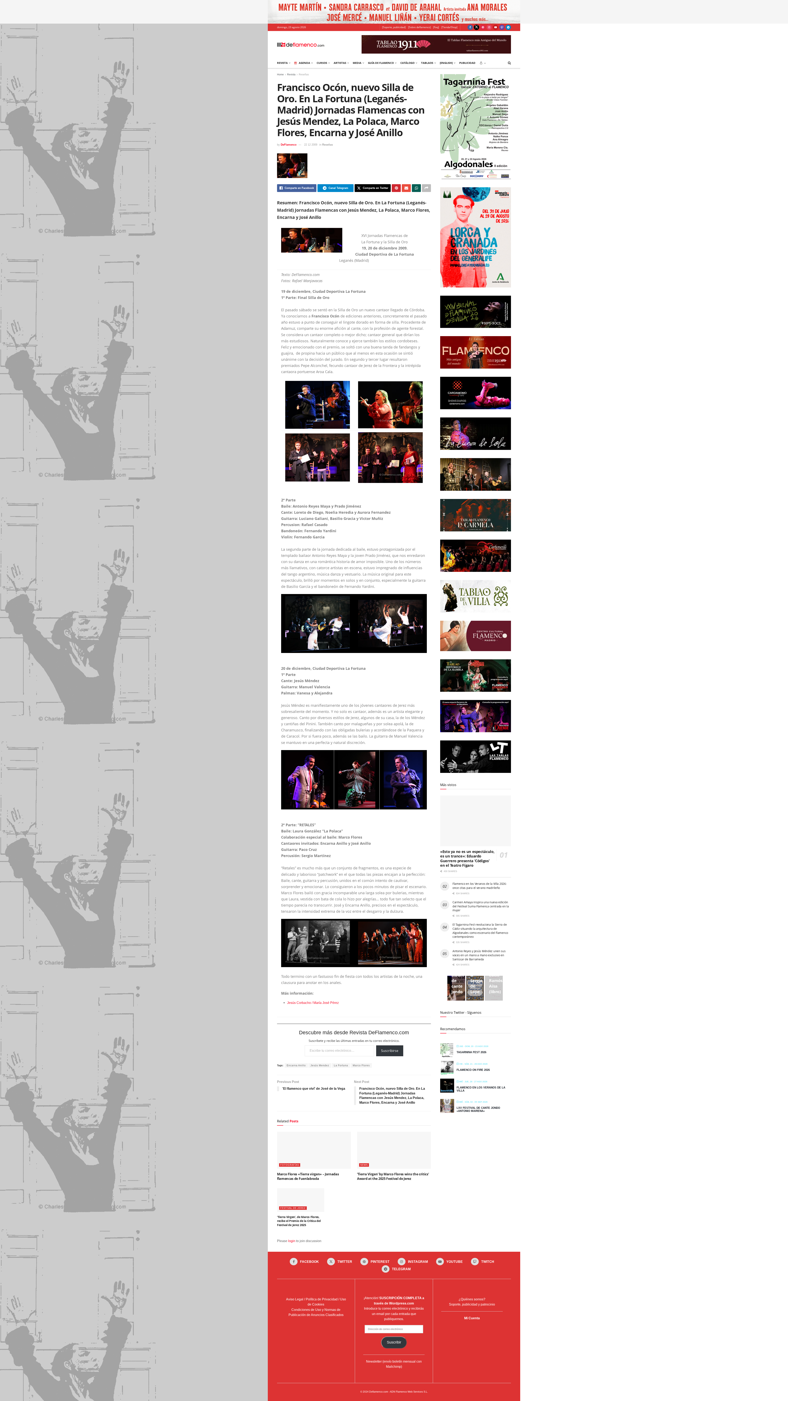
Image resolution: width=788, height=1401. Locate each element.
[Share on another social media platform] (426, 188)
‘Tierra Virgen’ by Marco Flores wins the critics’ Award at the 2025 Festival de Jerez (393, 1176)
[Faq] (436, 27)
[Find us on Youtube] (495, 27)
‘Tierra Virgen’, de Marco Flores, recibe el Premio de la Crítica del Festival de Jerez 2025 (299, 1221)
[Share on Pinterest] (396, 188)
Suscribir (394, 1342)
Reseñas (304, 74)
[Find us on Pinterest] (483, 27)
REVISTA (282, 63)
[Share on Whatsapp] (416, 188)
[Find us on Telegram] (508, 27)
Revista (291, 74)
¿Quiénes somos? (472, 1299)
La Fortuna (341, 1065)
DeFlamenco (289, 144)
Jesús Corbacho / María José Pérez (313, 1002)
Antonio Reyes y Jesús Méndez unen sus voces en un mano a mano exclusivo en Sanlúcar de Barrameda (479, 955)
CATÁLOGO (407, 63)
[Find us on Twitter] (476, 27)
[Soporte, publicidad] (394, 27)
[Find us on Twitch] (502, 27)
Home (280, 74)
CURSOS (322, 63)
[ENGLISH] (446, 63)
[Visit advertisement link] (394, 12)
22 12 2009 (310, 144)
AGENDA (304, 63)
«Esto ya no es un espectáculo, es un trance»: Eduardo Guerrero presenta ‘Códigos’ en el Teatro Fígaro (467, 858)
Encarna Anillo (296, 1065)
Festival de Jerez (293, 1208)
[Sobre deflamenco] (419, 27)
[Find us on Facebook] (470, 27)
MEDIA (357, 63)
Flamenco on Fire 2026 (473, 1069)
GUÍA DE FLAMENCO (381, 63)
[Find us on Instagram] (489, 27)
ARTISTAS (340, 63)
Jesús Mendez (319, 1065)
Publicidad (467, 63)
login (291, 1241)
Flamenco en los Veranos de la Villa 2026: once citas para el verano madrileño (479, 886)
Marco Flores (361, 1065)
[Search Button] (509, 63)
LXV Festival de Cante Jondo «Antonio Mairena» (478, 1109)
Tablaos (427, 63)
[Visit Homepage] (300, 44)
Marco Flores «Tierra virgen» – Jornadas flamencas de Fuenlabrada (308, 1176)
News (364, 1165)
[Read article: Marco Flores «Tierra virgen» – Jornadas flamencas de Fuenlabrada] (314, 1150)
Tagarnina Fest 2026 (471, 1052)
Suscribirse (389, 1050)
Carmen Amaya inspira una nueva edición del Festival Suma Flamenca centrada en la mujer (480, 906)
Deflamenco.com (378, 1391)
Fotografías (289, 1165)
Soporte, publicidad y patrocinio (472, 1304)
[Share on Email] (406, 188)
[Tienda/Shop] (449, 27)
